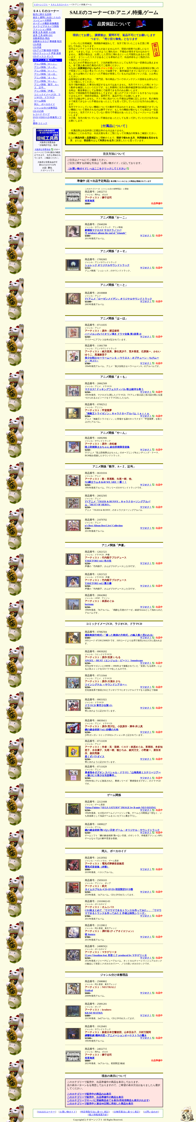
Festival (89, 990)
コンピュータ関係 (42, 20)
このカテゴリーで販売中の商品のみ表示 (89, 1094)
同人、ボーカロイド (44, 104)
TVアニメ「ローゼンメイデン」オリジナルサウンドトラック (118, 298)
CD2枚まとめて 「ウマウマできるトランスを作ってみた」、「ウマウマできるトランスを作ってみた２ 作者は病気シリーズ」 (123, 911)
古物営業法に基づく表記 (126, 1112)
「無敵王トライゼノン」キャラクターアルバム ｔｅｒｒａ (117, 413)
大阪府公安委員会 (43, 149)
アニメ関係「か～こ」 (45, 64)
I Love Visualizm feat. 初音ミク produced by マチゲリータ (116, 955)
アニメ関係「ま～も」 (45, 77)
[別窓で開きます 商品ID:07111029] (73, 780)
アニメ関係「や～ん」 (45, 81)
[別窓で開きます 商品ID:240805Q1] (73, 960)
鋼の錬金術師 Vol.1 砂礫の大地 (101, 729)
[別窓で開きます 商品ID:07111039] (73, 756)
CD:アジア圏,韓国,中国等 (46, 50)
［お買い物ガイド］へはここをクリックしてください (96, 168)
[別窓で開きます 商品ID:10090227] (73, 836)
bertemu (89, 604)
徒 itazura (90, 934)
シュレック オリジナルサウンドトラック (107, 265)
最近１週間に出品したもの (46, 17)
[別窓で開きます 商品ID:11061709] (73, 360)
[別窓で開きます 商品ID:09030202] (73, 665)
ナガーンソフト (41, 4)
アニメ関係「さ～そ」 (45, 67)
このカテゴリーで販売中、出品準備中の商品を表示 (95, 1097)
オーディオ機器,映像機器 (46, 23)
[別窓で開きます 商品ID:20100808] (73, 303)
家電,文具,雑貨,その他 (44, 32)
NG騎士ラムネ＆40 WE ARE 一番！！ (106, 482)
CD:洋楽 (37, 47)
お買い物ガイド (68, 1112)
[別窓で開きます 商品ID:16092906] (73, 451)
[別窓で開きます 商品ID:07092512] (73, 418)
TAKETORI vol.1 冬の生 (98, 560)
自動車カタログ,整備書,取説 (47, 41)
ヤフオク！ (146, 235)
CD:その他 (38, 111)
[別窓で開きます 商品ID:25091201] (73, 1016)
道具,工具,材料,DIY (43, 35)
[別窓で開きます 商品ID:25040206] (73, 236)
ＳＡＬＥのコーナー (60, 4)
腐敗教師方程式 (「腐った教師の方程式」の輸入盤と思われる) (119, 635)
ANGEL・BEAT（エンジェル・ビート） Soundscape (114, 660)
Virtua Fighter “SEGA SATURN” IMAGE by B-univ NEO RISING (120, 807)
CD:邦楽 (37, 44)
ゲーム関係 (40, 101)
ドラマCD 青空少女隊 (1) (99, 705)
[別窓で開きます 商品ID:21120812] (73, 937)
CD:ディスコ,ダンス (43, 56)
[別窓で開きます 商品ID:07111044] (73, 687)
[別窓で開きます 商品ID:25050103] (73, 892)
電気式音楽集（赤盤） (97, 866)
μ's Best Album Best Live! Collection (104, 525)
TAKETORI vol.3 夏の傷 (98, 583)
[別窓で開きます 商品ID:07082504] (73, 642)
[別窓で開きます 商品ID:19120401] (73, 1038)
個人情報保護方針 (98, 1114)
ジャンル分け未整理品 (45, 108)
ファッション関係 (42, 29)
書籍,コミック (40, 123)
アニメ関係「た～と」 (45, 71)
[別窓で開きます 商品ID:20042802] (73, 609)
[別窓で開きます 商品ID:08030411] (73, 732)
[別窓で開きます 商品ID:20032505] (73, 507)
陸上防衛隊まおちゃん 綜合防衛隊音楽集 (107, 447)
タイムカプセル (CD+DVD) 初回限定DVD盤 (109, 889)
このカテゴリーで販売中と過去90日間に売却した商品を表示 (100, 1103)
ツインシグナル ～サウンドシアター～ (106, 684)
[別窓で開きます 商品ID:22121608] (73, 813)
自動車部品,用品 (41, 38)
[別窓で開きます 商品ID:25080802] (73, 993)
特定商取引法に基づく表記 (95, 1112)
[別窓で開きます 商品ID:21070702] (73, 530)
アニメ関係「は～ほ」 (45, 74)
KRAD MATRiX (94, 1013)
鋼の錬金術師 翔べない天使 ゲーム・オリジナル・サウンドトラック (122, 830)
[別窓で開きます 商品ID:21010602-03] (73, 915)
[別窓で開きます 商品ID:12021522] (73, 586)
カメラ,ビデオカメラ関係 (46, 26)
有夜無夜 (90, 200)
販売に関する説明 (42, 14)
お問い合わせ (151, 1112)
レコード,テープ (41, 114)
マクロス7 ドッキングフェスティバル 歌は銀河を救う (114, 389)
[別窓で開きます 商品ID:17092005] (73, 270)
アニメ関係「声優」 (44, 91)
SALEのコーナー (46, 1112)
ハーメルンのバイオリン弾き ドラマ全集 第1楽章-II (113, 334)
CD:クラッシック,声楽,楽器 (47, 53)
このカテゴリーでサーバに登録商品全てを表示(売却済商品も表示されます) (108, 1100)
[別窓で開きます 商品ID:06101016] (73, 485)
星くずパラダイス (94, 756)
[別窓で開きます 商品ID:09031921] (73, 710)
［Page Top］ (187, 1113)
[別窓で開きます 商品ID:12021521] (73, 564)
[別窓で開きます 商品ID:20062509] (73, 395)
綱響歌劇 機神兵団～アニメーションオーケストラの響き (116, 1035)
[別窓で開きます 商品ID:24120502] (73, 870)
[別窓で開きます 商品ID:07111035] (73, 337)
